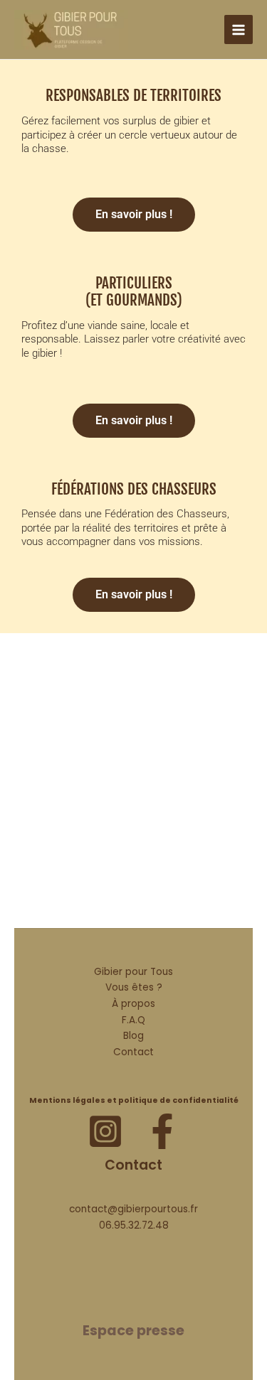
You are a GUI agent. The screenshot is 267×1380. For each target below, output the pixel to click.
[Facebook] (162, 1131)
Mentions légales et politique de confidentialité (134, 1100)
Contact (133, 1052)
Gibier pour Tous (133, 972)
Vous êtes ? (133, 987)
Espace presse (133, 1330)
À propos (133, 1003)
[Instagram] (105, 1131)
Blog (133, 1035)
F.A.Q (133, 1020)
